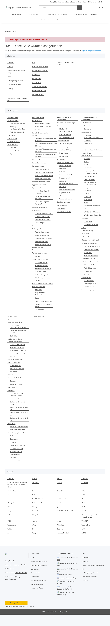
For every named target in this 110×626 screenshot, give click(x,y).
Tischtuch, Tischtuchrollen (15, 437)
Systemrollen (14, 156)
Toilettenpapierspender (40, 266)
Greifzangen (88, 131)
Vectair (59, 532)
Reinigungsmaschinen (90, 252)
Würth (10, 540)
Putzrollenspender (39, 233)
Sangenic (11, 522)
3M (33, 540)
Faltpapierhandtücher (18, 126)
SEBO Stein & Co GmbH (65, 522)
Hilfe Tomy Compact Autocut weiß (18, 102)
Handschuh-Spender (39, 165)
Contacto (85, 494)
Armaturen (39, 299)
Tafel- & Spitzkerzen (17, 378)
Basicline (11, 490)
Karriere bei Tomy (38, 97)
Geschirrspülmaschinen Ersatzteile (18, 341)
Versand (31, 618)
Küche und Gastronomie (65, 165)
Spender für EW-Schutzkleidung (38, 255)
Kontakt (10, 69)
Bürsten (87, 169)
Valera (34, 532)
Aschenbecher (89, 128)
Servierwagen (12, 396)
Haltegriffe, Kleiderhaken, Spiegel (44, 314)
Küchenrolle (12, 137)
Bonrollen (13, 453)
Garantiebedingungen (40, 89)
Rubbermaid (86, 518)
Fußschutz (88, 143)
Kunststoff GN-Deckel (17, 363)
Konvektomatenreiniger (67, 192)
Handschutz (88, 146)
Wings (34, 536)
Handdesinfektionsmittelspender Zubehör (47, 158)
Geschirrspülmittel (66, 177)
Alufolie (13, 447)
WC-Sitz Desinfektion (66, 140)
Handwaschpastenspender (42, 186)
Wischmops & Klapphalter (89, 223)
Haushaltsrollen (15, 153)
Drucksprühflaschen (91, 233)
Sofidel (10, 526)
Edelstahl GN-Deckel (17, 357)
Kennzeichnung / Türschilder (41, 320)
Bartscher (60, 540)
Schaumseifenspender (43, 242)
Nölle (9, 518)
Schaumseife (64, 158)
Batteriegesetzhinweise (40, 73)
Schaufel (87, 198)
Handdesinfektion (65, 137)
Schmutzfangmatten (89, 268)
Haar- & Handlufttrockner (44, 310)
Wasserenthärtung (66, 201)
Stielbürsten (88, 204)
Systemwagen (86, 286)
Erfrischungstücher (17, 460)
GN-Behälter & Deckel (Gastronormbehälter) (15, 349)
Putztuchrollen (13, 141)
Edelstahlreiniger (65, 168)
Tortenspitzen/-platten (18, 441)
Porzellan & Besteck (15, 387)
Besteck (13, 390)
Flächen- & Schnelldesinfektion (66, 132)
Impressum (36, 77)
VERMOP (85, 532)
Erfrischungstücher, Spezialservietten (17, 403)
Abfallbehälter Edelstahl (43, 126)
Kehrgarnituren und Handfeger (91, 193)
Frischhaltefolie (15, 466)
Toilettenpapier (13, 147)
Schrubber (88, 201)
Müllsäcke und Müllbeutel (91, 249)
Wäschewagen (89, 296)
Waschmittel (61, 211)
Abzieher (87, 163)
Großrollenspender (42, 272)
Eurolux (10, 506)
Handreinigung (64, 155)
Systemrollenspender (42, 282)
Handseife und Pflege (64, 152)
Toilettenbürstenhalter (40, 260)
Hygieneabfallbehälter (40, 189)
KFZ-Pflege (60, 162)
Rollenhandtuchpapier (18, 134)
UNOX (10, 532)
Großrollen (14, 150)
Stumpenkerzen (15, 374)
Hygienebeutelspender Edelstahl (43, 202)
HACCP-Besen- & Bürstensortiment (90, 188)
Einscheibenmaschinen (92, 255)
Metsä (59, 514)
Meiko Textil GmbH (39, 514)
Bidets (37, 307)
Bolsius (59, 490)
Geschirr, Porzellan (17, 393)
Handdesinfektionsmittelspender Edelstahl (47, 147)
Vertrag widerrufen (16, 614)
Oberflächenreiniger (64, 204)
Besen (86, 166)
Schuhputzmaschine (91, 265)
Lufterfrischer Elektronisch (40, 219)
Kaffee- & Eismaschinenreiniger (67, 184)
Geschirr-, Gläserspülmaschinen (15, 330)
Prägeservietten (15, 408)
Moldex (84, 514)
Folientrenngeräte (16, 463)
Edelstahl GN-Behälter (18, 353)
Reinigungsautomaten (92, 258)
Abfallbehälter (37, 123)
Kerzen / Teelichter (14, 371)
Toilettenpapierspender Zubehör (43, 286)
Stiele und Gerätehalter (92, 210)
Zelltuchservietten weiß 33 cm (18, 423)
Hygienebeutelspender (40, 192)
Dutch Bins (61, 502)
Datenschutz (36, 85)
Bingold (35, 490)
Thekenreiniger (64, 198)
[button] (87, 7)
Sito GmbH (85, 522)
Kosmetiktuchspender (40, 212)
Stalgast (35, 526)
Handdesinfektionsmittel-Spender (41, 136)
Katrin (84, 506)
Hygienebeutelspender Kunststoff (43, 207)
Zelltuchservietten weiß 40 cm (18, 428)
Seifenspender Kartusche (44, 245)
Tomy (34, 544)
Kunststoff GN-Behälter (18, 360)
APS (9, 544)
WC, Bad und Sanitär (64, 214)
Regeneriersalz (64, 195)
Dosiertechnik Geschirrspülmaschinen (18, 335)
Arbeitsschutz (86, 134)
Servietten (11, 399)
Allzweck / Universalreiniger (67, 125)
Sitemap (10, 91)
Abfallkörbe (39, 132)
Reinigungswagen (90, 293)
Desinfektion (61, 128)
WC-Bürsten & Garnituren (89, 217)
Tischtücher (12, 432)
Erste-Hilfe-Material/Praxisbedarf (92, 138)
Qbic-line (60, 518)
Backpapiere (14, 450)
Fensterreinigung (88, 240)
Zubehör (38, 263)
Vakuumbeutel (15, 472)
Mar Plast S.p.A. (38, 510)
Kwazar (10, 510)
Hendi (59, 506)
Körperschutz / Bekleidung (89, 153)
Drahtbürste (88, 172)
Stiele (86, 207)
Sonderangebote (39, 326)
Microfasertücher (90, 274)
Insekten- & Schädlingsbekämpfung (16, 367)
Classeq (59, 494)
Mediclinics (86, 510)
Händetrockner (37, 162)
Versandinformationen (16, 87)
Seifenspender (37, 236)
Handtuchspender (38, 168)
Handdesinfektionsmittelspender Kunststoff (47, 152)
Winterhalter (61, 536)
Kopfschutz (88, 149)
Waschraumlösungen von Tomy (17, 74)
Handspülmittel (65, 180)
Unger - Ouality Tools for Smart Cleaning (90, 527)
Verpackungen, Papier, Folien (18, 444)
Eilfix (83, 502)
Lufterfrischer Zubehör (43, 223)
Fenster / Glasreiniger (64, 146)
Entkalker (62, 171)
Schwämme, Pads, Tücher (91, 271)
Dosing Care (12, 502)
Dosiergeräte (86, 227)
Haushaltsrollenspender (43, 275)
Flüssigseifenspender (42, 239)
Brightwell (85, 490)
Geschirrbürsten (90, 184)
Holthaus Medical (63, 544)
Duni (34, 502)
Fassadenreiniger (63, 143)
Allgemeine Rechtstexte (40, 69)
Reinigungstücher (14, 144)
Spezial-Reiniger (63, 207)
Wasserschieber (90, 213)
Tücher (86, 283)
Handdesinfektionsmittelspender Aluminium (47, 142)
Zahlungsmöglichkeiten (16, 83)
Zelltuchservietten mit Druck (18, 412)
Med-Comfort (61, 510)
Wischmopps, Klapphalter (91, 299)
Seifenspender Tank (42, 248)
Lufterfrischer (37, 215)
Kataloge (11, 65)
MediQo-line (12, 514)
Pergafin (13, 469)
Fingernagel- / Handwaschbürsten (91, 176)
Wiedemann (12, 536)
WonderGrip (86, 536)
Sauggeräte (88, 262)
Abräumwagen (89, 290)
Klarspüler (63, 189)
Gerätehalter (86, 243)
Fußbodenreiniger (63, 149)
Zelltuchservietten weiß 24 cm (18, 417)
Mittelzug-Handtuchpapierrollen (18, 130)
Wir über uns (37, 81)
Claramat (35, 494)
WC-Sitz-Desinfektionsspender (40, 291)
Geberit (35, 506)
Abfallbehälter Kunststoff (44, 129)
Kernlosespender (41, 278)
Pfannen (11, 384)
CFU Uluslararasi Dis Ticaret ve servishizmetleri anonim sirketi (18, 496)
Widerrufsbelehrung (39, 93)
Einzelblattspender (41, 269)
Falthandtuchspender (42, 171)
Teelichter (13, 381)
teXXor (84, 540)
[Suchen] (79, 7)
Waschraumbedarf (39, 295)
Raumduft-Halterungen (43, 226)
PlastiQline (36, 518)
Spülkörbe (13, 345)
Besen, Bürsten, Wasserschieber (87, 159)
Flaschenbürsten (90, 181)
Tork (58, 526)
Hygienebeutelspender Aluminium (43, 197)
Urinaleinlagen (40, 229)
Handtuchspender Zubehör (41, 176)
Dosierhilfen (88, 230)
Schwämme (88, 280)
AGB (33, 65)
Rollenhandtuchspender (43, 183)
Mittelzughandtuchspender (45, 180)
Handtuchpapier (13, 123)
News (9, 79)
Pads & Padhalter (90, 277)
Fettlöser (62, 174)
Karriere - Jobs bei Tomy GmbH (65, 66)
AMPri (84, 544)
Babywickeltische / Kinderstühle (41, 303)
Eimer (84, 237)
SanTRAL (35, 522)
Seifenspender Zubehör (43, 251)
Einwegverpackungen (17, 457)
